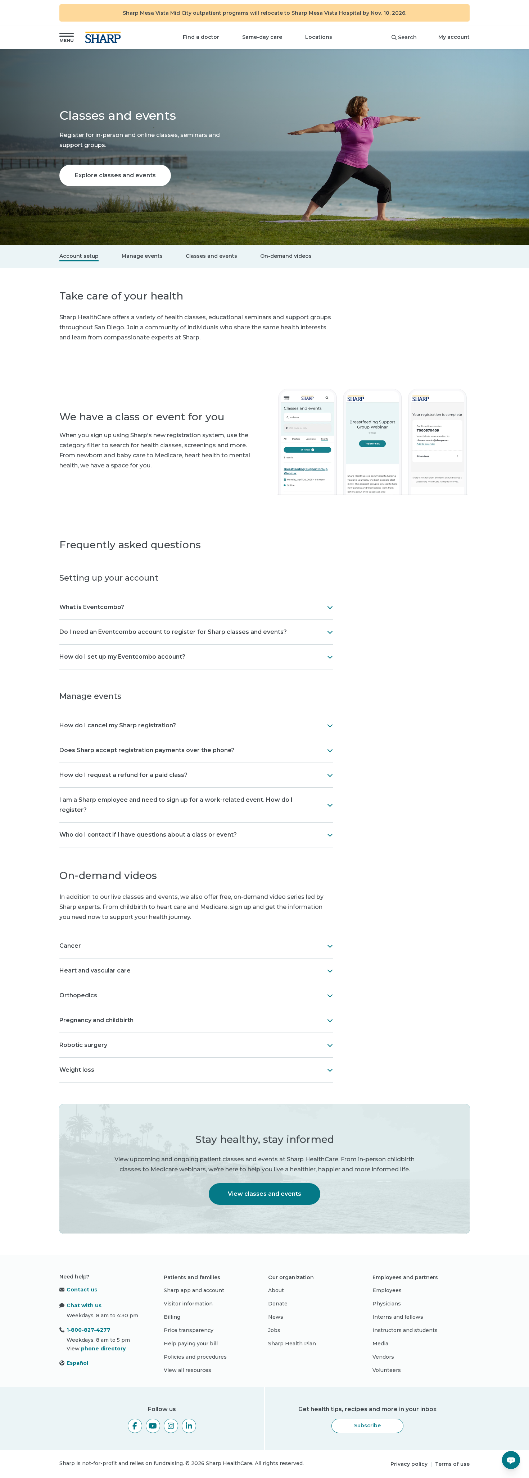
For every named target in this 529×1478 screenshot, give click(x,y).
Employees (387, 1290)
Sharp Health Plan (292, 1343)
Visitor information (188, 1303)
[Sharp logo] (104, 37)
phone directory (103, 1348)
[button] (66, 37)
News (275, 1317)
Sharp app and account (194, 1290)
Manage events (142, 256)
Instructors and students (405, 1330)
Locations (318, 37)
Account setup (79, 256)
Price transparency (188, 1330)
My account (454, 37)
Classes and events (211, 256)
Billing (172, 1317)
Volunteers (386, 1370)
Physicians (386, 1303)
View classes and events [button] (264, 1193)
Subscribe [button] (367, 1425)
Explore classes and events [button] (115, 175)
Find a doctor (201, 37)
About (276, 1290)
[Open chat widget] (511, 1460)
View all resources (187, 1370)
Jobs (274, 1330)
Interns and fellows (397, 1317)
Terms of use (452, 1464)
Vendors (383, 1357)
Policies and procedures (195, 1357)
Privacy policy (409, 1464)
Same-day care (262, 37)
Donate (278, 1303)
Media (380, 1343)
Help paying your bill (191, 1343)
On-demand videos (286, 256)
